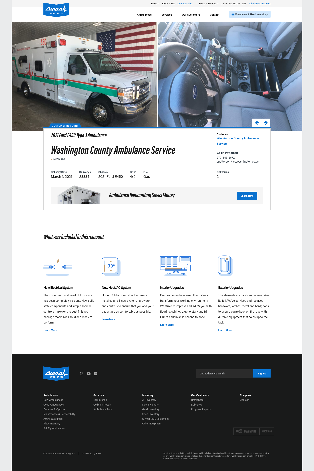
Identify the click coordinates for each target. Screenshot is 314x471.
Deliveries (196, 404)
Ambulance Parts (102, 409)
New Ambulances (53, 400)
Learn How (247, 195)
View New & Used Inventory (251, 14)
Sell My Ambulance (54, 428)
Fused (99, 453)
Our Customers (191, 14)
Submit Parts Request (259, 3)
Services (167, 14)
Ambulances (144, 14)
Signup (262, 373)
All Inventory (149, 400)
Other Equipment (151, 423)
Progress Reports (201, 409)
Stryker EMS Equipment (155, 418)
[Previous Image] (256, 123)
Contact (214, 14)
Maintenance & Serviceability (59, 414)
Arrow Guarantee (53, 418)
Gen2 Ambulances (53, 404)
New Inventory (150, 404)
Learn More (50, 330)
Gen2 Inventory (150, 409)
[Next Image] (265, 123)
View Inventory (51, 423)
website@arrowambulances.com (233, 456)
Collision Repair (102, 404)
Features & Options (54, 409)
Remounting (100, 400)
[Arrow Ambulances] (56, 10)
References (197, 400)
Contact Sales (185, 3)
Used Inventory (150, 414)
